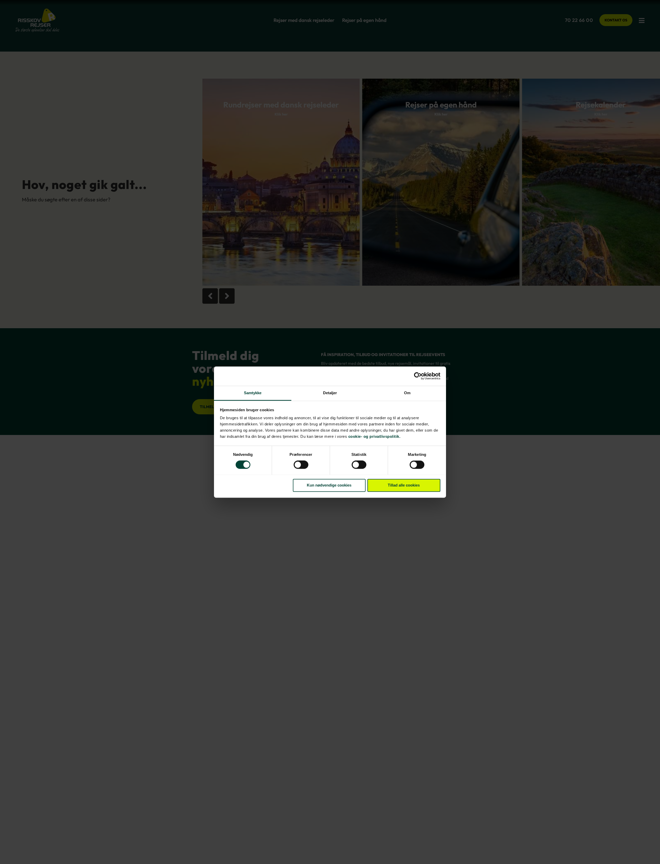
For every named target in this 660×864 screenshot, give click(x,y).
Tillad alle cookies (404, 485)
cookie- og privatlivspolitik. (374, 436)
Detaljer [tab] (330, 393)
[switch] (301, 465)
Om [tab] (407, 393)
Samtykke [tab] (253, 393)
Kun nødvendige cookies (329, 485)
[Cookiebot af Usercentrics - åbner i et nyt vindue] (417, 376)
